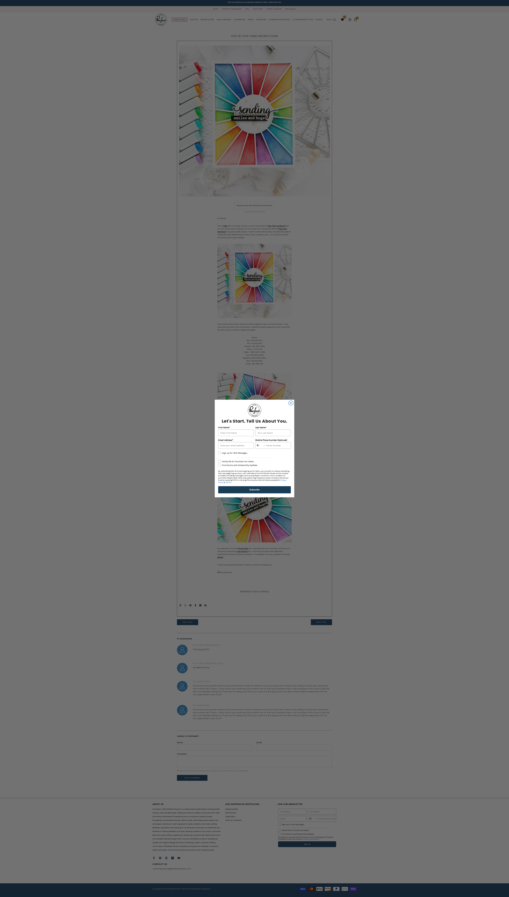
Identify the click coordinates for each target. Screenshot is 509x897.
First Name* (224, 427)
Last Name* (260, 427)
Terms (228, 482)
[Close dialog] (291, 403)
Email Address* (225, 440)
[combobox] (260, 445)
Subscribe (254, 490)
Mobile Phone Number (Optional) (271, 440)
